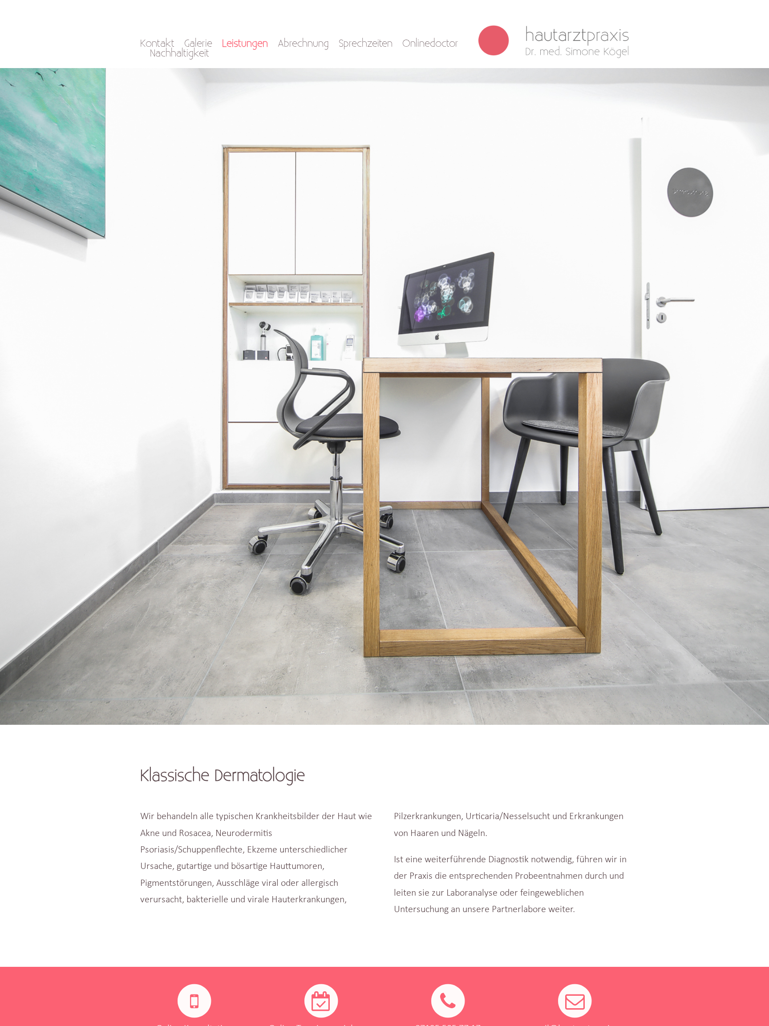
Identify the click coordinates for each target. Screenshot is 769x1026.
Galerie (198, 43)
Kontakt (157, 43)
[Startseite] (558, 34)
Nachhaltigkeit (179, 53)
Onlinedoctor (430, 43)
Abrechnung (303, 43)
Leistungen (245, 43)
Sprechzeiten (366, 43)
